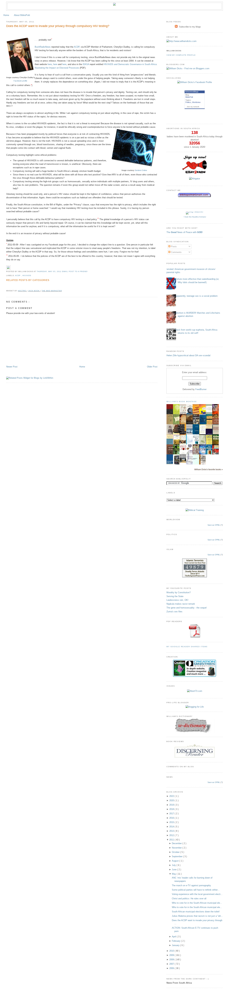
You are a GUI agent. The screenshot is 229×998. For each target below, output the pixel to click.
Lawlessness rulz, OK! (177, 600)
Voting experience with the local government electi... (197, 894)
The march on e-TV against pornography (191, 885)
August (175, 861)
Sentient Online (141, 170)
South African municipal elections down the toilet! (196, 911)
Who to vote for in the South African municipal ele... (197, 903)
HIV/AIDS (26, 275)
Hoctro (22, 291)
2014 (172, 826)
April (174, 936)
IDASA (86, 64)
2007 (172, 964)
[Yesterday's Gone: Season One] (184, 462)
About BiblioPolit (22, 15)
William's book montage (181, 401)
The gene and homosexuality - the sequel (186, 607)
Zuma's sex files (174, 611)
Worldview (196, 102)
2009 (172, 955)
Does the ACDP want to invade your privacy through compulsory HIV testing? (57, 26)
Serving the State (174, 596)
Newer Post (11, 366)
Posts (173, 246)
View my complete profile (181, 55)
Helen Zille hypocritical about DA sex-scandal (188, 355)
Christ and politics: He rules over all (189, 898)
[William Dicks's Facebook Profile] (194, 82)
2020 (172, 800)
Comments (176, 252)
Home (6, 15)
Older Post (152, 366)
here (50, 64)
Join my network (193, 107)
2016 (172, 818)
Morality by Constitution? (178, 592)
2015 (172, 822)
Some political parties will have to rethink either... (195, 890)
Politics (188, 102)
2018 (172, 809)
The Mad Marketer (52, 291)
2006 (172, 968)
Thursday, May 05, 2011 (49, 271)
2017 (172, 813)
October (176, 852)
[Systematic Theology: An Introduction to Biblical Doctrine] (190, 464)
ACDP (76, 47)
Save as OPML (214, 525)
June (174, 869)
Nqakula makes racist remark (180, 604)
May (174, 874)
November (177, 847)
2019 (172, 805)
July (174, 865)
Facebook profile (20, 81)
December (177, 843)
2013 (172, 831)
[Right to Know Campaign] (194, 173)
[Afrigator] (194, 178)
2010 (172, 951)
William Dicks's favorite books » (208, 469)
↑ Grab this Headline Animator (194, 217)
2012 (172, 835)
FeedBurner (201, 389)
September (177, 856)
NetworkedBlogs (191, 92)
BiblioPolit (189, 97)
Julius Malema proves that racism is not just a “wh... (197, 916)
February (176, 941)
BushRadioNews (43, 47)
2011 (172, 839)
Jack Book (34, 291)
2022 (172, 796)
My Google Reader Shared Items (187, 647)
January (176, 945)
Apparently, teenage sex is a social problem (196, 296)
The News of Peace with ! (184, 232)
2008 (172, 959)
